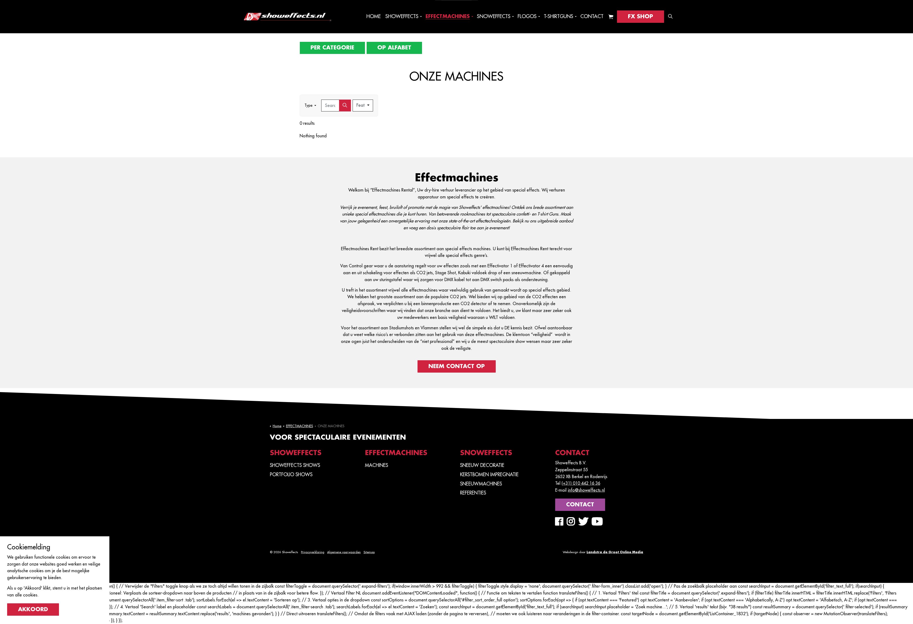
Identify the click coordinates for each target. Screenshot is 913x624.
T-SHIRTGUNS (558, 16)
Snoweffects (493, 16)
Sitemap (369, 552)
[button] (610, 16)
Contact (591, 16)
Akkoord (33, 609)
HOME (373, 16)
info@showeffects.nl (586, 490)
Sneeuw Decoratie (482, 465)
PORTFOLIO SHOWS (291, 474)
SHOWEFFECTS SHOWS (295, 465)
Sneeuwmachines (481, 483)
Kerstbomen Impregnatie (489, 474)
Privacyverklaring (312, 552)
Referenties (473, 492)
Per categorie (332, 47)
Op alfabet (394, 47)
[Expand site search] (670, 17)
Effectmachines (448, 16)
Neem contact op (456, 366)
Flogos (527, 16)
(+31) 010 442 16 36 (581, 483)
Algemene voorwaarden (344, 552)
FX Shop (640, 16)
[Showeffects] (287, 16)
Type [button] (308, 105)
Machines (376, 465)
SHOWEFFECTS (401, 16)
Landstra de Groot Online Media (615, 552)
